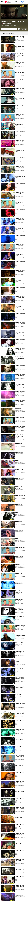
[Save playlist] (19, 29)
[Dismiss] (26, 33)
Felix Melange (17, 654)
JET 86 (16, 39)
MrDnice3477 (17, 680)
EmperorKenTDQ (18, 420)
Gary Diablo (17, 593)
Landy (16, 792)
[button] (14, 12)
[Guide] (2, 2)
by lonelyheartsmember (7, 23)
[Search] (16, 2)
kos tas (16, 688)
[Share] (22, 29)
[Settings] (19, 2)
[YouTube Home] (8, 2)
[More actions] (25, 29)
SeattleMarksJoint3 (19, 410)
